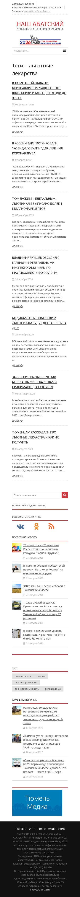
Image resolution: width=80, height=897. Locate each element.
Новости (21, 829)
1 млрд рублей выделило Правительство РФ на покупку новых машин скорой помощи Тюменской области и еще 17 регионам (42, 610)
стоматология (23, 676)
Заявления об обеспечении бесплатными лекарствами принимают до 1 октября (34, 382)
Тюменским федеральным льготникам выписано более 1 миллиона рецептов (37, 204)
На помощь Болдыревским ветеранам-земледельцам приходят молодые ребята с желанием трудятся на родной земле (43, 715)
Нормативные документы (28, 505)
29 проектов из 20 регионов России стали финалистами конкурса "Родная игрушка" (41, 549)
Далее (16, 131)
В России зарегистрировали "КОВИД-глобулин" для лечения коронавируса (37, 148)
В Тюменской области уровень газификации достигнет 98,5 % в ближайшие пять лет (44, 634)
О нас (61, 829)
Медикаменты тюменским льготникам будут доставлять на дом (39, 323)
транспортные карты (27, 688)
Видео (42, 829)
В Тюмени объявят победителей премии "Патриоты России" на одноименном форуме (44, 569)
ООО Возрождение (26, 682)
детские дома (53, 688)
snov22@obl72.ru (40, 889)
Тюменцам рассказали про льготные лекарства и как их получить (35, 437)
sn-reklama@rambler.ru (37, 11)
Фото (32, 829)
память (41, 676)
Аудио (51, 829)
